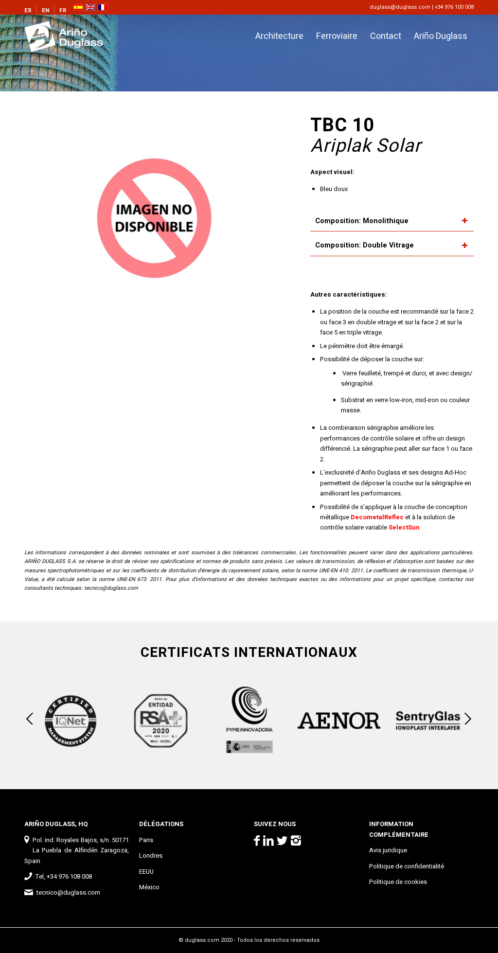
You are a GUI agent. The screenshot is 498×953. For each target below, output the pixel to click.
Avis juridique (388, 850)
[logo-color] (72, 36)
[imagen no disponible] (153, 219)
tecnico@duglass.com (111, 588)
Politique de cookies (398, 881)
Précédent (30, 718)
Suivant (468, 718)
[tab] (392, 221)
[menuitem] (30, 11)
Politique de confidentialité (406, 866)
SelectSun (404, 527)
